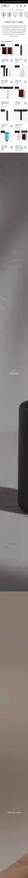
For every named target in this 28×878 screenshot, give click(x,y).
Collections (10, 9)
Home (2, 9)
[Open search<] (17, 6)
